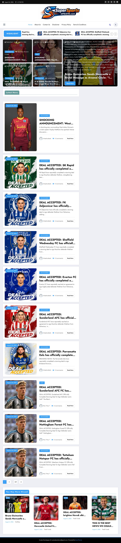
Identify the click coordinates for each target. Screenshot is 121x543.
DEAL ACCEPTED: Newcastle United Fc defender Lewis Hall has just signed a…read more (45, 524)
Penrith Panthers (51, 78)
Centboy (17, 522)
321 (16, 482)
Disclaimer (55, 24)
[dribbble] (111, 2)
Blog (37, 54)
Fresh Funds (47, 529)
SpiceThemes (78, 540)
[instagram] (114, 2)
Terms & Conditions (79, 24)
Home (30, 24)
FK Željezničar (99, 70)
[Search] (110, 25)
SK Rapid (19, 78)
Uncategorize (9, 52)
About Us (38, 24)
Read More (83, 83)
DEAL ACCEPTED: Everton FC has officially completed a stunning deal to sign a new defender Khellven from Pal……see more (57, 278)
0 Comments (59, 138)
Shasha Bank (9, 42)
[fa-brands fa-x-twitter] (108, 2)
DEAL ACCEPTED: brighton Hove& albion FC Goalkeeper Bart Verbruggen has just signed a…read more (74, 514)
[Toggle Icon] (4, 24)
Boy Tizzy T (46, 406)
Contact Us (46, 24)
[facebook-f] (106, 2)
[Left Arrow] (111, 34)
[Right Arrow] (115, 34)
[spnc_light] (116, 24)
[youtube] (117, 2)
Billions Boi (39, 42)
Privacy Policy (66, 24)
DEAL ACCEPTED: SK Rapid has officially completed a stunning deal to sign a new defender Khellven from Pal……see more (16, 83)
